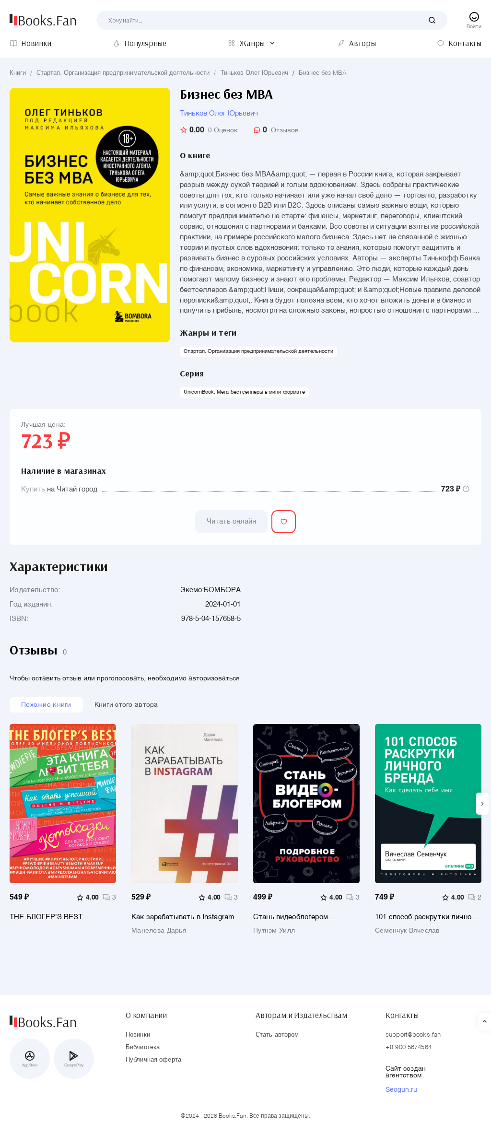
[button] (482, 804)
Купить (33, 489)
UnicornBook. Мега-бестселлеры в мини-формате (244, 392)
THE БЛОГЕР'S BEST (46, 917)
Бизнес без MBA (323, 73)
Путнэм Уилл (274, 930)
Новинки (138, 1035)
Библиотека (143, 1047)
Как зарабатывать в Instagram (182, 917)
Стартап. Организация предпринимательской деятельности (123, 73)
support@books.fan (413, 1035)
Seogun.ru (401, 1090)
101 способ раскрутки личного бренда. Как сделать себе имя (426, 917)
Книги (18, 73)
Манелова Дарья (159, 930)
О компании (146, 1015)
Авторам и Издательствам (301, 1015)
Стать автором (277, 1035)
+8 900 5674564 (409, 1047)
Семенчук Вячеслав (407, 930)
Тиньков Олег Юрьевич (254, 73)
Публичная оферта (153, 1060)
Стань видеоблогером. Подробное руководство (294, 917)
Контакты (402, 1015)
